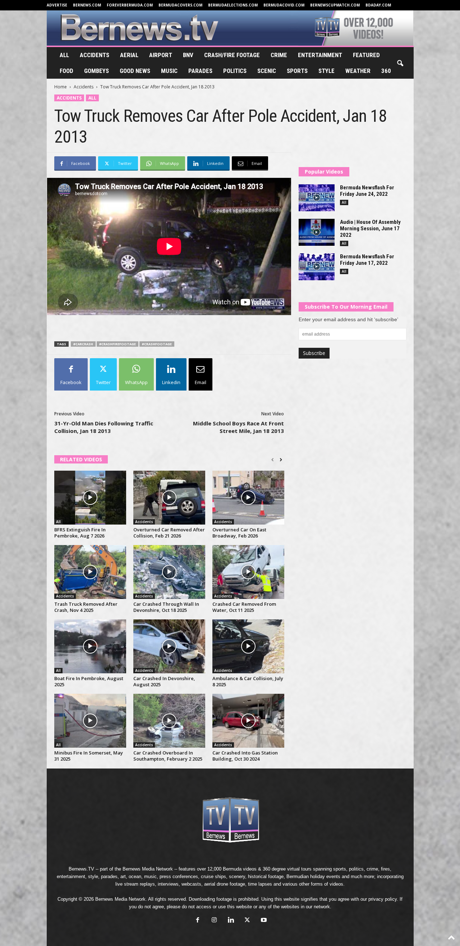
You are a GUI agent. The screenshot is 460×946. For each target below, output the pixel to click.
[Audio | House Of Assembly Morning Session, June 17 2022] (317, 232)
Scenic (266, 70)
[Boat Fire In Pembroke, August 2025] (90, 646)
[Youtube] (263, 920)
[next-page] (280, 460)
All (64, 55)
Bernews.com (87, 5)
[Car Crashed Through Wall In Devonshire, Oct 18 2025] (169, 572)
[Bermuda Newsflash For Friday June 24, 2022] (317, 197)
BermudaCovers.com (180, 5)
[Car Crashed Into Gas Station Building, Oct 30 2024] (248, 721)
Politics (235, 70)
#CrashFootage (157, 344)
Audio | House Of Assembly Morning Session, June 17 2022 (370, 228)
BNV (188, 55)
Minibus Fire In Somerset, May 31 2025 (88, 755)
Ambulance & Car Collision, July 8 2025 (247, 681)
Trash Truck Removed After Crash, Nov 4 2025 (86, 607)
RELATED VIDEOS (81, 459)
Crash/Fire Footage (232, 55)
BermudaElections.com (233, 5)
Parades (200, 70)
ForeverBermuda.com (130, 5)
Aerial (129, 55)
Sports (297, 70)
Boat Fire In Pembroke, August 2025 (88, 681)
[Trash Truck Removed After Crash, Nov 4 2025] (90, 572)
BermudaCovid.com (283, 5)
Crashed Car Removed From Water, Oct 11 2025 (244, 607)
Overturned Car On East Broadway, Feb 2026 (239, 532)
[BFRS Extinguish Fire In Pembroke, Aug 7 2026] (90, 498)
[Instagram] (214, 920)
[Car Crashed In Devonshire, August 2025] (169, 646)
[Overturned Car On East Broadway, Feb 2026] (248, 498)
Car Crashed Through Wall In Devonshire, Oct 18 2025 (166, 607)
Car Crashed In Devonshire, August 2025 (164, 681)
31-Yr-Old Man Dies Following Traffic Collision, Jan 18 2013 (103, 427)
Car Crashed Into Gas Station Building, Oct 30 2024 (245, 755)
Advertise (57, 5)
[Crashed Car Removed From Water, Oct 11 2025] (248, 572)
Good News (135, 70)
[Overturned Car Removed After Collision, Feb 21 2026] (169, 498)
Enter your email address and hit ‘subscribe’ (348, 319)
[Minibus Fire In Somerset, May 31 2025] (90, 721)
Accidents (94, 55)
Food (66, 70)
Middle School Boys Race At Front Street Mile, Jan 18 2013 (238, 427)
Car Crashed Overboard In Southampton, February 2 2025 (167, 755)
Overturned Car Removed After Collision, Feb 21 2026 (169, 532)
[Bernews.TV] (230, 28)
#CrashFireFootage (117, 344)
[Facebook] (197, 920)
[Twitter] (247, 920)
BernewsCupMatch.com (335, 5)
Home (60, 87)
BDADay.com (378, 5)
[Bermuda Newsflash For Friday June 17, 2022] (317, 266)
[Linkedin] (230, 920)
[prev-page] (272, 460)
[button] (400, 63)
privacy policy (382, 899)
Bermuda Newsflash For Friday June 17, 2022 (367, 259)
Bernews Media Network (148, 869)
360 (386, 70)
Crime (279, 55)
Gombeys (96, 70)
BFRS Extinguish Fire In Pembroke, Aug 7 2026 (80, 532)
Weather (358, 70)
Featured (366, 55)
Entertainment (320, 55)
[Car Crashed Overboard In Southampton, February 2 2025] (169, 721)
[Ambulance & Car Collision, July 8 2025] (248, 646)
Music (169, 70)
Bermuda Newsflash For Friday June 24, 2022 (367, 190)
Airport (160, 55)
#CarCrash (83, 344)
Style (326, 70)
